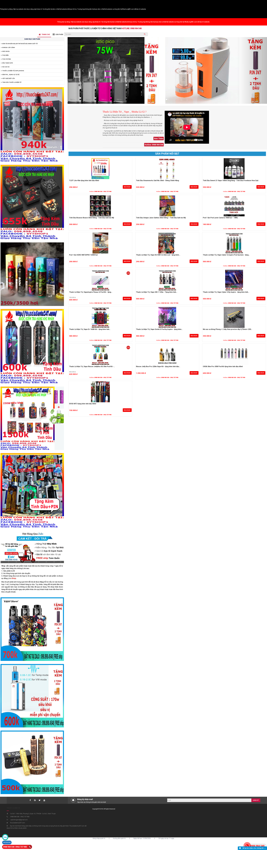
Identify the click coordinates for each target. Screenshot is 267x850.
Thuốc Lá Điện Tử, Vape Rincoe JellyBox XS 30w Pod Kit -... (92, 366)
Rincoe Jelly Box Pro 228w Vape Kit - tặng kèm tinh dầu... (158, 366)
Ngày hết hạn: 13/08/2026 (142, 838)
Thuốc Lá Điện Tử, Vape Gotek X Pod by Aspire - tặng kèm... (159, 329)
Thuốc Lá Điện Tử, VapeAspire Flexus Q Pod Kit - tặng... (90, 292)
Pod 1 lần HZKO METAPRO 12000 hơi (83, 255)
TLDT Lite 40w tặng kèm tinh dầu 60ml (84, 180)
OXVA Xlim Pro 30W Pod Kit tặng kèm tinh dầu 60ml (223, 366)
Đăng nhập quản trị (99, 838)
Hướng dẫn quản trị (119, 838)
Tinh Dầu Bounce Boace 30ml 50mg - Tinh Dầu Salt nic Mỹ (91, 218)
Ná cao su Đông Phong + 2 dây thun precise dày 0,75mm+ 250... (227, 329)
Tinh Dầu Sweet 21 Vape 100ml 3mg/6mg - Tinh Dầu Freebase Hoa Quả (230, 180)
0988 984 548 (257, 846)
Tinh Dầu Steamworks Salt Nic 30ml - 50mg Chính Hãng (157, 180)
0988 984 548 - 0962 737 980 (102, 191)
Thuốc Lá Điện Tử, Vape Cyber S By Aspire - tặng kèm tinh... (226, 292)
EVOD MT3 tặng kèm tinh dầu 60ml (82, 404)
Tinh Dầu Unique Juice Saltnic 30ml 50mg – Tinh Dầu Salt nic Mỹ (161, 218)
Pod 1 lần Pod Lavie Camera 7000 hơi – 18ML (220, 218)
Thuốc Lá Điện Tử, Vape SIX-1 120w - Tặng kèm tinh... (156, 292)
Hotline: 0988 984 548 (154, 145)
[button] (83, 70)
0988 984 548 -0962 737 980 (15, 847)
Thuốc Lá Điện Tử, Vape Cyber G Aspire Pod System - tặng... (226, 255)
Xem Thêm (158, 138)
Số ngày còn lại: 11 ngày (166, 838)
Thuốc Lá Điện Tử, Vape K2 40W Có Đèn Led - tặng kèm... (158, 255)
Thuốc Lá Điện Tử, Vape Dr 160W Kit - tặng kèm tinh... (90, 329)
